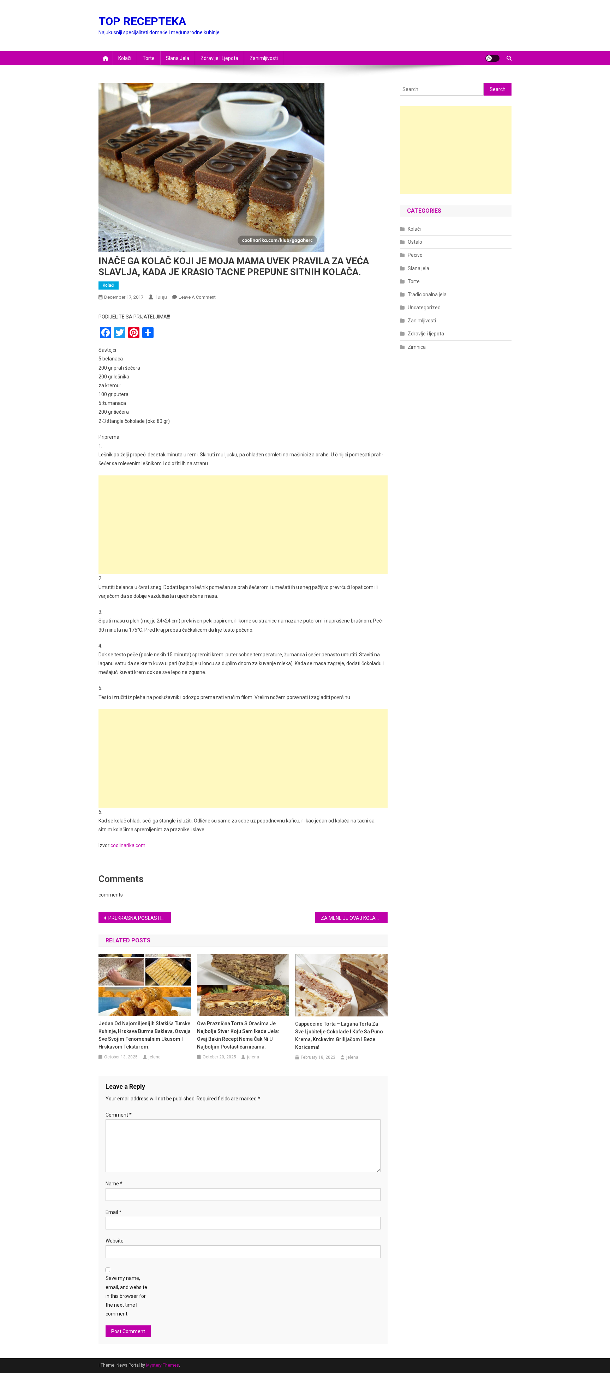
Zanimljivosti (264, 58)
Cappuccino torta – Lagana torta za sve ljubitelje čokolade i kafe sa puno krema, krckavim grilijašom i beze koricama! (339, 1035)
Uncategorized (424, 307)
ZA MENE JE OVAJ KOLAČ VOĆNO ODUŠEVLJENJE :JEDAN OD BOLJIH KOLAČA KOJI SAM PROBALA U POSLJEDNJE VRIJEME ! (354, 918)
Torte (149, 58)
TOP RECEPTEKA (142, 21)
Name (114, 1183)
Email (113, 1212)
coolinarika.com (127, 845)
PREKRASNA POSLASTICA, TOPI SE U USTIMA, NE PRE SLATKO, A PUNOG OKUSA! (139, 918)
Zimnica (417, 347)
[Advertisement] (243, 524)
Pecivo (415, 255)
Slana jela (177, 58)
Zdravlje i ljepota (219, 58)
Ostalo (415, 242)
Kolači (124, 58)
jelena (155, 1057)
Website (115, 1241)
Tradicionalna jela (427, 294)
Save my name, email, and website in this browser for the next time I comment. (126, 1296)
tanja (161, 297)
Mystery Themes (162, 1365)
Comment (119, 1115)
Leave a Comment (197, 297)
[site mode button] (492, 58)
